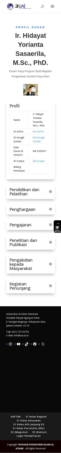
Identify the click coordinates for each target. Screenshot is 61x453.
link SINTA (38, 131)
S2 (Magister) (19, 432)
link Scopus (39, 160)
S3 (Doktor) (39, 432)
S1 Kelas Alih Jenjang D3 (28, 424)
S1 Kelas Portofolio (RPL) (29, 428)
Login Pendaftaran (29, 435)
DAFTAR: (16, 416)
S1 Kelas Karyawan (29, 420)
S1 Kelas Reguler (36, 416)
